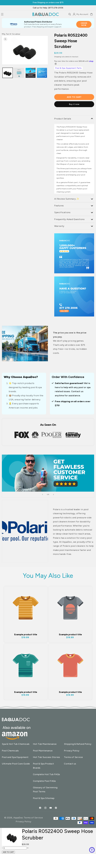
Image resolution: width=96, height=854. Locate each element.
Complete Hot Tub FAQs (46, 774)
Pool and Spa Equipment (15, 757)
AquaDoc (18, 817)
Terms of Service (73, 757)
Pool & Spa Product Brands (43, 765)
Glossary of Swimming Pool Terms (45, 789)
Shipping (57, 57)
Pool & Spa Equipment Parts (68, 68)
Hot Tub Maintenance (45, 744)
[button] (69, 14)
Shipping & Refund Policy (77, 744)
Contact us (70, 763)
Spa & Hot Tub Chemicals (16, 744)
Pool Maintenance (43, 750)
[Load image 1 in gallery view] (7, 73)
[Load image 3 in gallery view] (19, 73)
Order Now (84, 24)
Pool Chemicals (10, 750)
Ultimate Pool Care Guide (16, 763)
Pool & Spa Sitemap (43, 798)
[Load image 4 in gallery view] (42, 73)
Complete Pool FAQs (44, 781)
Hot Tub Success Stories (46, 757)
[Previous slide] (42, 494)
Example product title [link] (25, 634)
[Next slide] (53, 494)
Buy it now (74, 104)
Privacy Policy (71, 750)
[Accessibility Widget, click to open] (92, 850)
